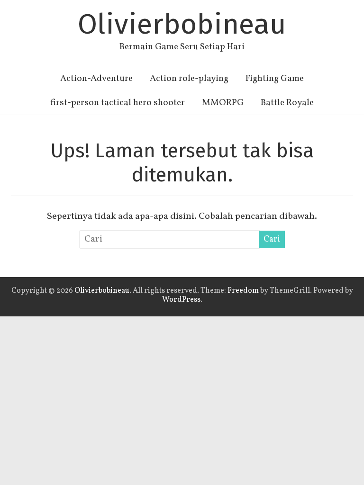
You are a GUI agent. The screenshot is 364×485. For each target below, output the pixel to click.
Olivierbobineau (182, 24)
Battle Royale (287, 103)
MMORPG (223, 103)
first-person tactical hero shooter (117, 103)
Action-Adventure (96, 78)
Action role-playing (189, 78)
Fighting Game (275, 78)
